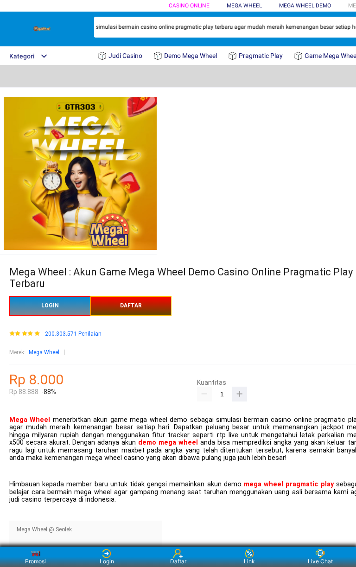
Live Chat (320, 561)
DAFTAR (131, 305)
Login (107, 561)
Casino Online (189, 5)
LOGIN (50, 305)
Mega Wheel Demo (305, 5)
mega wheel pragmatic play (289, 484)
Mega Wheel (44, 352)
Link (249, 561)
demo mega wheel (168, 442)
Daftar (178, 561)
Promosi (35, 561)
